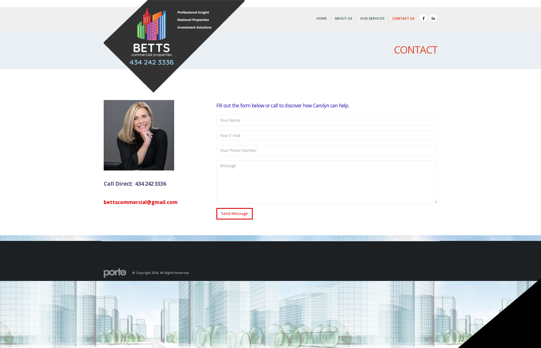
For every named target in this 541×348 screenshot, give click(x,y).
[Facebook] (423, 18)
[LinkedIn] (433, 18)
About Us (343, 18)
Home (321, 18)
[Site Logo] (174, 47)
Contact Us (403, 18)
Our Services (372, 18)
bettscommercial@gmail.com (141, 202)
